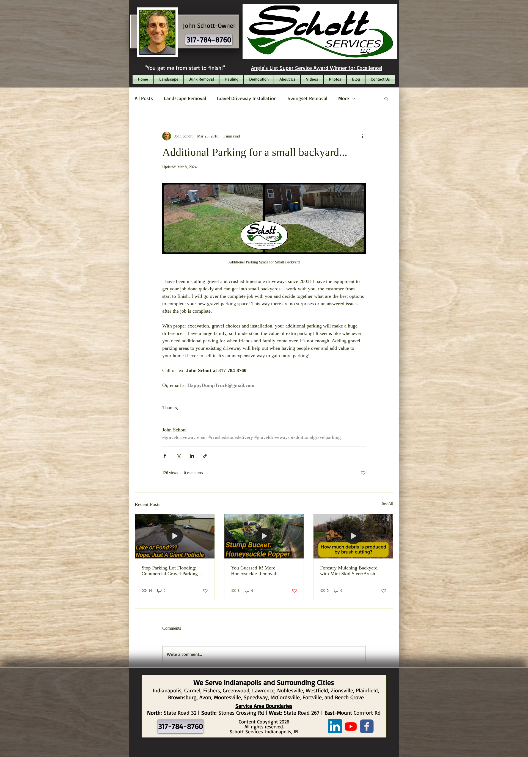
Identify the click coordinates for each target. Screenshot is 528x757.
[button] (386, 98)
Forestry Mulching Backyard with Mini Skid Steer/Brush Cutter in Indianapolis (349, 571)
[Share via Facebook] (164, 455)
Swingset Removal (307, 98)
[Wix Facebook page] (367, 726)
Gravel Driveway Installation (247, 98)
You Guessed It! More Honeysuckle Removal (253, 570)
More (343, 98)
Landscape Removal (185, 98)
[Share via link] (205, 455)
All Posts (144, 98)
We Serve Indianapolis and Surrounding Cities (264, 682)
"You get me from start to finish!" (185, 67)
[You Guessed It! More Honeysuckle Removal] (264, 536)
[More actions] (362, 136)
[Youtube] (351, 726)
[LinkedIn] (335, 726)
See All (387, 504)
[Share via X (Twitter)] (178, 455)
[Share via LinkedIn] (191, 455)
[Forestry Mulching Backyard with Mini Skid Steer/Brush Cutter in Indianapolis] (353, 536)
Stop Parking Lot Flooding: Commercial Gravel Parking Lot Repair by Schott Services (174, 571)
